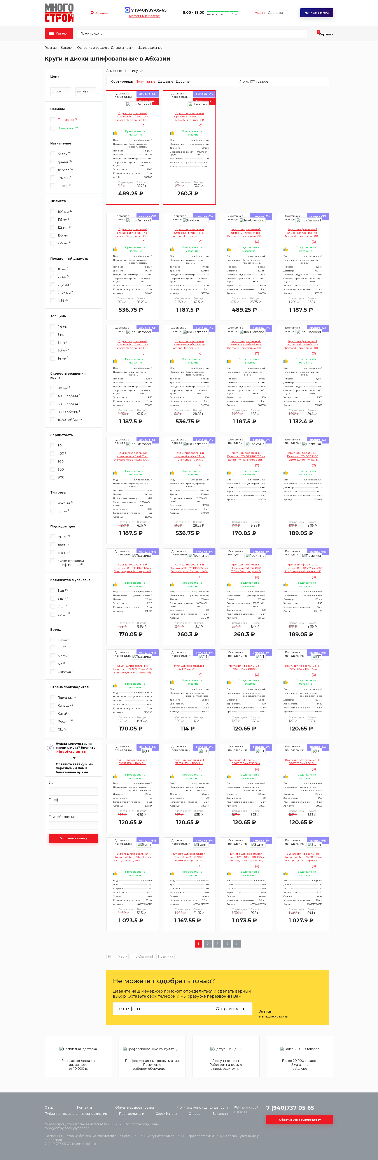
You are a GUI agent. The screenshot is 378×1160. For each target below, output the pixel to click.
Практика (165, 956)
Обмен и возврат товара (134, 1108)
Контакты (84, 1108)
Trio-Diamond (142, 956)
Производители (131, 1114)
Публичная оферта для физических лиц (76, 1114)
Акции (260, 13)
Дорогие (183, 81)
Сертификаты (166, 1114)
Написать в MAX (317, 12)
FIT (110, 956)
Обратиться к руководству (300, 1119)
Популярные (145, 81)
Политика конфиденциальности (202, 1108)
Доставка (275, 13)
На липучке (134, 71)
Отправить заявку (73, 838)
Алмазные (114, 71)
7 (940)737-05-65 (148, 10)
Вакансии (220, 1114)
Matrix (122, 956)
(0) (142, 126)
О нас (49, 1108)
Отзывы (195, 1114)
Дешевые (165, 81)
